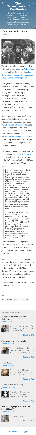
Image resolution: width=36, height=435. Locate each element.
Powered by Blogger (19, 431)
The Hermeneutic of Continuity (18, 6)
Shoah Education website (16, 125)
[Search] (33, 4)
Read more (29, 335)
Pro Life (24, 299)
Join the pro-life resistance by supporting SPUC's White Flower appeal (17, 75)
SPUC (6, 265)
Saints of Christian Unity (12, 385)
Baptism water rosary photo (13, 341)
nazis (16, 299)
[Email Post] (2, 296)
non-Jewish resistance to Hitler (18, 137)
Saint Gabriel (7, 363)
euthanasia (7, 299)
